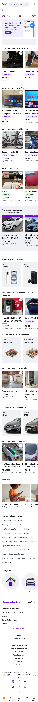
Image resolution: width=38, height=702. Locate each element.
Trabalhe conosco (19, 655)
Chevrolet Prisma (25, 529)
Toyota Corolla (6, 533)
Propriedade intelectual (19, 648)
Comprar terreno (7, 562)
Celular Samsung (26, 537)
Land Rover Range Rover (10, 529)
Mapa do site (19, 652)
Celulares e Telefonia (10, 609)
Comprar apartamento (16, 554)
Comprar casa (21, 558)
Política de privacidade (19, 645)
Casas (4, 624)
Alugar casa (32, 558)
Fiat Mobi (26, 533)
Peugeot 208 (17, 521)
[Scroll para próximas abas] (34, 602)
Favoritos (25, 16)
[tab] (11, 602)
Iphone (16, 537)
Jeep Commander (23, 525)
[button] (19, 4)
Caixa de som (23, 541)
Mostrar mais (20, 628)
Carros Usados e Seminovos (13, 612)
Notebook (33, 541)
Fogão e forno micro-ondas (11, 546)
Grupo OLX (19, 658)
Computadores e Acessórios (13, 620)
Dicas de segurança (19, 638)
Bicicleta (4, 554)
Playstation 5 (13, 541)
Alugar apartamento (8, 558)
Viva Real (19, 665)
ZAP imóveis (19, 661)
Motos (4, 616)
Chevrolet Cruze (7, 537)
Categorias (9, 16)
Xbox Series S (24, 550)
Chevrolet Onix (6, 521)
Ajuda (19, 635)
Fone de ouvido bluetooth (10, 550)
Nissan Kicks (17, 533)
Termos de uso (19, 642)
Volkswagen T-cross (8, 525)
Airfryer (4, 541)
